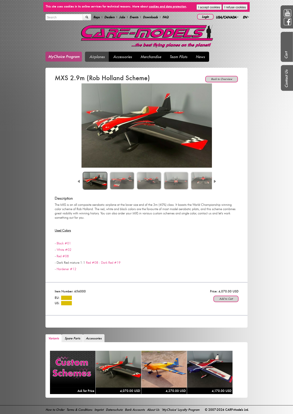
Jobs (122, 17)
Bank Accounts (135, 410)
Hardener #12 (66, 269)
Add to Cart (226, 299)
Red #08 (63, 256)
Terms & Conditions (79, 410)
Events (134, 17)
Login (205, 17)
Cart (286, 55)
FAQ (165, 17)
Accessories (122, 56)
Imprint (99, 410)
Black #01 (64, 243)
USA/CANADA (226, 17)
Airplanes (97, 56)
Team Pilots (178, 56)
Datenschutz (114, 410)
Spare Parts (72, 338)
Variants (53, 338)
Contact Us (286, 79)
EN (245, 17)
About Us (153, 410)
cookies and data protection (167, 6)
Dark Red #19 (111, 263)
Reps (96, 17)
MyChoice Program (63, 56)
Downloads (150, 17)
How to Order (54, 410)
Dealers (109, 17)
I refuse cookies (235, 7)
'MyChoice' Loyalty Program (180, 410)
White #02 (64, 250)
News (200, 56)
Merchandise (150, 56)
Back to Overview (221, 79)
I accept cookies (209, 7)
